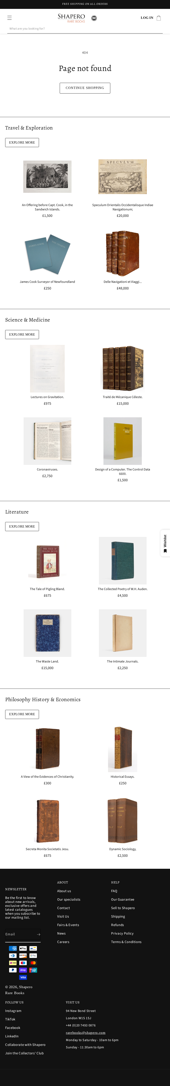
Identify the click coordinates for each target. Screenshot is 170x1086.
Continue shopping (85, 88)
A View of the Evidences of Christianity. (47, 777)
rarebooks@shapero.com (86, 1033)
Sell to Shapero (123, 908)
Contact (63, 908)
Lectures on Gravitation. (47, 397)
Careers (63, 942)
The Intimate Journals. (122, 661)
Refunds (117, 925)
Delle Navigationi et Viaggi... (123, 282)
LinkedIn (11, 1036)
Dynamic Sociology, (122, 849)
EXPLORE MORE (22, 142)
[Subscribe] (35, 934)
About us (64, 891)
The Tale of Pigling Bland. (47, 589)
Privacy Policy (122, 933)
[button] (10, 18)
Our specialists (68, 899)
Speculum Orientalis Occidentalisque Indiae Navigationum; (122, 207)
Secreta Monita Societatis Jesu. (47, 849)
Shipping (118, 916)
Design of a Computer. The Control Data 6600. (122, 471)
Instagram (13, 1011)
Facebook (12, 1027)
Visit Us (63, 916)
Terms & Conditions (126, 942)
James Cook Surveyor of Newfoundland (47, 282)
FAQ (114, 891)
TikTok (10, 1019)
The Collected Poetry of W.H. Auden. (123, 589)
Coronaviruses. (47, 469)
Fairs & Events (68, 925)
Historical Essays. (123, 777)
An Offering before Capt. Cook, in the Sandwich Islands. (47, 207)
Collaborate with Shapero (25, 1044)
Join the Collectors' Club (24, 1053)
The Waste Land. (47, 661)
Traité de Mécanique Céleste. (123, 397)
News (61, 933)
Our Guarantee (122, 899)
